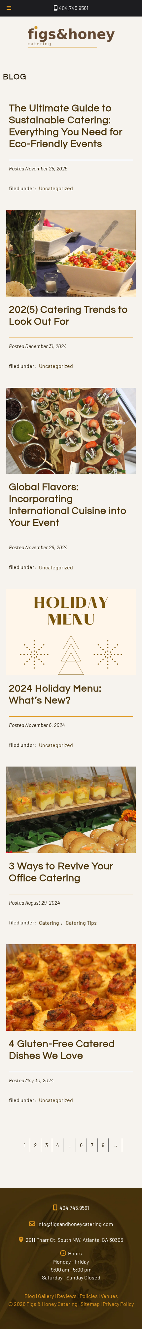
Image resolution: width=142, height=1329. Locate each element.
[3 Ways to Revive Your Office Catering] (71, 851)
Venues (109, 1296)
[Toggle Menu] (9, 8)
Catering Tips (81, 922)
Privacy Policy (118, 1304)
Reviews (67, 1296)
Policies (89, 1296)
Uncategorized (56, 188)
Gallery (46, 1296)
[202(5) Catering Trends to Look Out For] (71, 294)
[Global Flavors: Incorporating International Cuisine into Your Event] (71, 472)
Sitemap (90, 1304)
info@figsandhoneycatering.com (74, 1224)
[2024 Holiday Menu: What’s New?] (71, 673)
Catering (49, 922)
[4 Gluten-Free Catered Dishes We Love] (71, 1028)
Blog (29, 1296)
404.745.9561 (73, 8)
